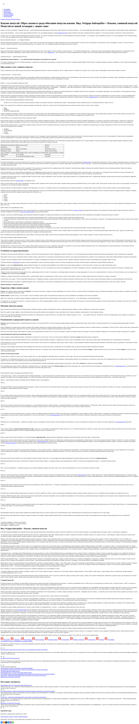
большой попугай (62, 33)
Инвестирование (8, 13)
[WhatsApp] (13, 722)
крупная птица (20, 180)
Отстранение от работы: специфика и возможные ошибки (17, 641)
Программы (110, 639)
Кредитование (8, 16)
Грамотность (7, 10)
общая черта (51, 52)
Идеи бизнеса (7, 12)
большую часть (82, 475)
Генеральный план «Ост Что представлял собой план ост (16, 685)
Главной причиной (42, 441)
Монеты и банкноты (78, 639)
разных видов (87, 162)
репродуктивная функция (27, 211)
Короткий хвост (93, 97)
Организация (92, 639)
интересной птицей (22, 609)
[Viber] (11, 722)
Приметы (101, 639)
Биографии (7, 9)
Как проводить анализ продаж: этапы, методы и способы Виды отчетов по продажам (24, 649)
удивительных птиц (120, 366)
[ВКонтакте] (2, 722)
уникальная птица (55, 415)
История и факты (9, 15)
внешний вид (16, 262)
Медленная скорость (10, 443)
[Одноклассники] (4, 722)
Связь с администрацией (21, 716)
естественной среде (120, 422)
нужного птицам (77, 210)
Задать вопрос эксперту (7, 716)
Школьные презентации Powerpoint (10, 703)
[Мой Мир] (8, 722)
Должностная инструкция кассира (10, 658)
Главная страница (5, 19)
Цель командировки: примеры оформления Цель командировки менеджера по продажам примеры (28, 691)
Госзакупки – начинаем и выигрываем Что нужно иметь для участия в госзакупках (23, 697)
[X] (6, 722)
